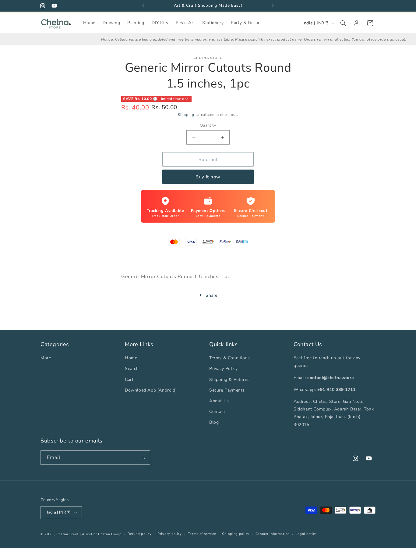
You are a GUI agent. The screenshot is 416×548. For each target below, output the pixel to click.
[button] (343, 23)
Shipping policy (235, 533)
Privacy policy (169, 533)
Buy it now (208, 177)
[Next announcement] (273, 6)
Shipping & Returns (229, 379)
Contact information (273, 533)
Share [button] (211, 295)
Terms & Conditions (229, 358)
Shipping (186, 114)
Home (131, 358)
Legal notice (306, 533)
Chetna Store (67, 534)
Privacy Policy (223, 368)
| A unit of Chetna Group (101, 534)
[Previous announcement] (143, 6)
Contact (217, 411)
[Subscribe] (143, 458)
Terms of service (202, 533)
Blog (214, 422)
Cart (129, 379)
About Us (219, 401)
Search (132, 368)
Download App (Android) (151, 390)
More (46, 358)
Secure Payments (227, 390)
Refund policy (139, 533)
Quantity (208, 125)
